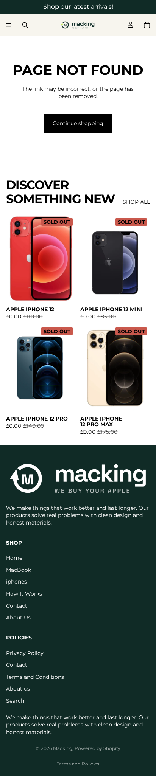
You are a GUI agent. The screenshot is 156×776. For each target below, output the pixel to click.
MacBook (18, 569)
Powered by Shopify (97, 748)
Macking (62, 748)
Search (15, 700)
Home (14, 557)
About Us (18, 617)
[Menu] (8, 25)
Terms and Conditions (35, 676)
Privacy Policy (25, 652)
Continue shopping (78, 123)
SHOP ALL (136, 202)
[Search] (25, 25)
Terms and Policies (78, 764)
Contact (16, 605)
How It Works (24, 593)
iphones (16, 581)
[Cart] (147, 25)
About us (18, 688)
